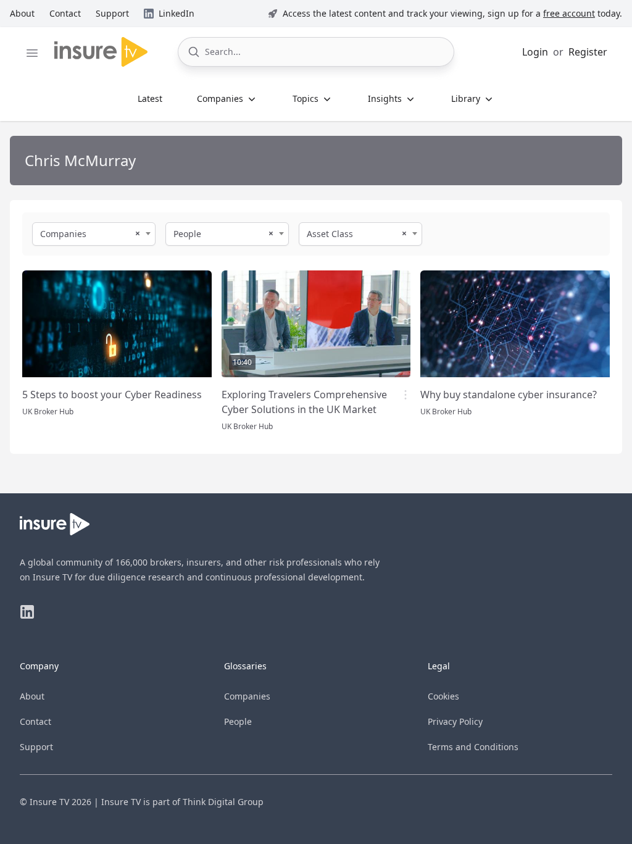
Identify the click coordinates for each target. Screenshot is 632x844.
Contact (35, 721)
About (32, 696)
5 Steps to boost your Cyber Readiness (112, 394)
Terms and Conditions (473, 747)
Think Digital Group (223, 802)
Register (587, 52)
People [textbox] (187, 234)
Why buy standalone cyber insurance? (508, 394)
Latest (150, 98)
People (238, 721)
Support (36, 747)
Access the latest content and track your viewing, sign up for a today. (452, 13)
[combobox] (93, 234)
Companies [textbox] (63, 234)
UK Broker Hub (47, 411)
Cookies (443, 696)
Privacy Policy (455, 721)
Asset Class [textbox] (330, 234)
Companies (247, 696)
